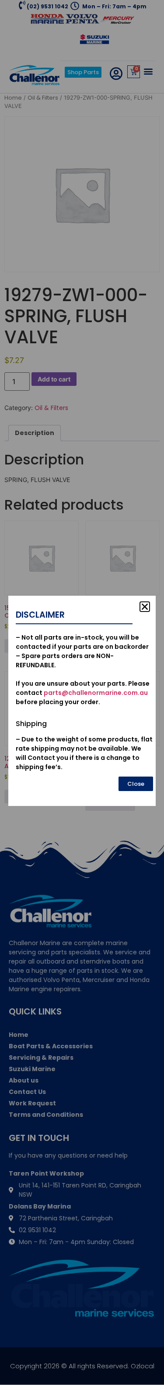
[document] (82, 692)
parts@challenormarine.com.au (96, 692)
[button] (144, 606)
